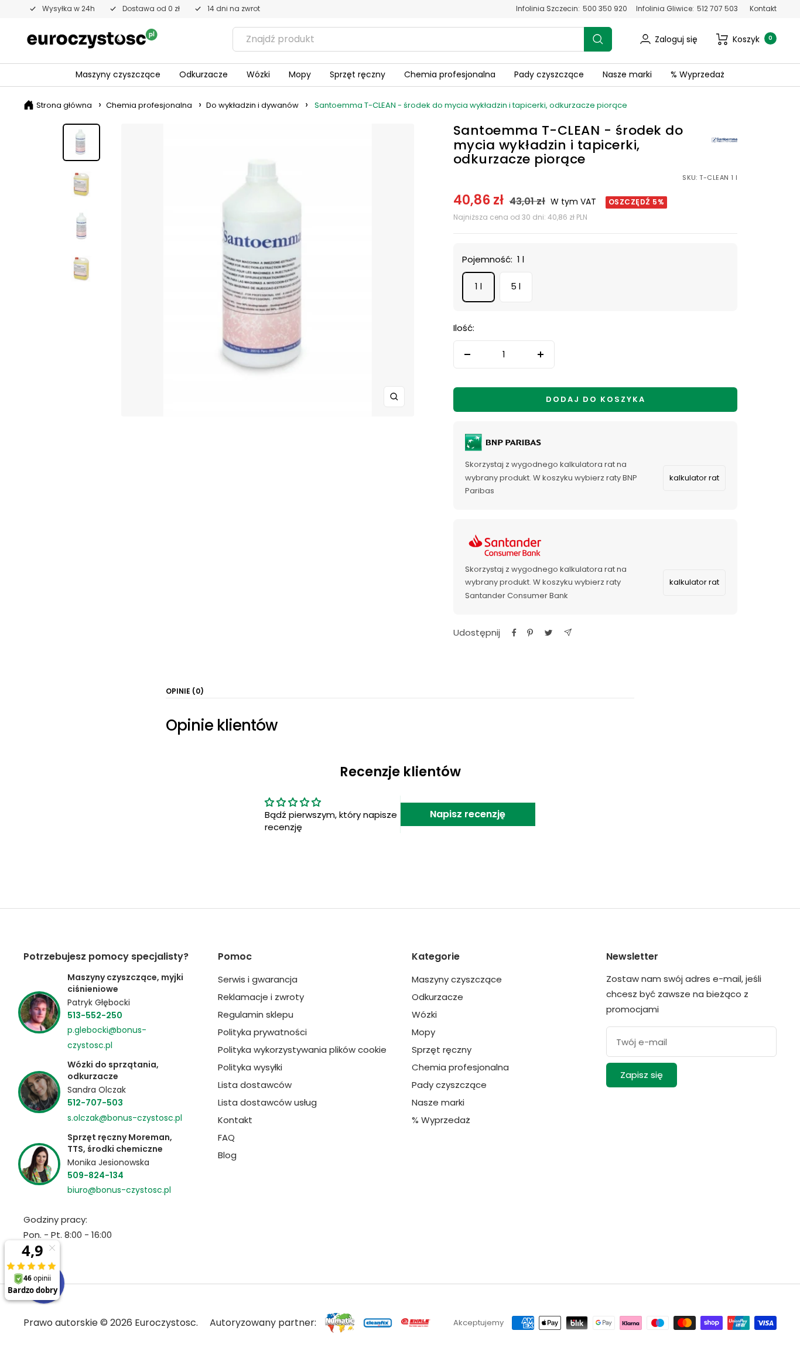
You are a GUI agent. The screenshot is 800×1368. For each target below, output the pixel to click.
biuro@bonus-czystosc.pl (119, 1190)
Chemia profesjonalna (449, 74)
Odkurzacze (203, 74)
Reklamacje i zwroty (261, 997)
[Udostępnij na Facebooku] (514, 633)
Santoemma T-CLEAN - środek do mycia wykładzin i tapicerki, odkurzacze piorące (470, 105)
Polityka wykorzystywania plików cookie (302, 1049)
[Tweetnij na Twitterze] (548, 633)
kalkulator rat (694, 477)
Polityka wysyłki (250, 1067)
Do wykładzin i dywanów (252, 105)
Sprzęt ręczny (357, 74)
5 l (516, 286)
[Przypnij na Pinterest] (530, 633)
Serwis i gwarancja (258, 979)
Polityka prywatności (262, 1032)
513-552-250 (94, 1015)
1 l (478, 286)
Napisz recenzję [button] (467, 814)
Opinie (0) (185, 691)
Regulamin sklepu (255, 1014)
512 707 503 (717, 8)
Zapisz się (641, 1075)
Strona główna (64, 105)
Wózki (258, 74)
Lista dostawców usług (267, 1102)
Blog (227, 1155)
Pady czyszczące (549, 74)
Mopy (300, 74)
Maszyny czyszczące (118, 74)
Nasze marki (627, 74)
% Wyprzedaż (697, 74)
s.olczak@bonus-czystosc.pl (124, 1118)
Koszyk (752, 39)
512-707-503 (95, 1102)
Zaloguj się (676, 39)
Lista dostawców (255, 1085)
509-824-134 (95, 1175)
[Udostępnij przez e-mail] (568, 632)
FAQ (226, 1137)
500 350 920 (605, 8)
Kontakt (763, 8)
